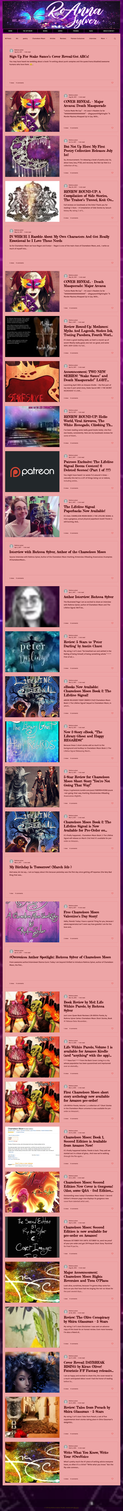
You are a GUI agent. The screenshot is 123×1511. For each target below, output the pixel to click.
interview (92, 38)
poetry (25, 38)
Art (17, 38)
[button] (115, 38)
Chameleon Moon (38, 38)
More (103, 38)
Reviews (63, 38)
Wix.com (76, 1507)
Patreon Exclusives (77, 38)
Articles (52, 38)
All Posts (8, 38)
